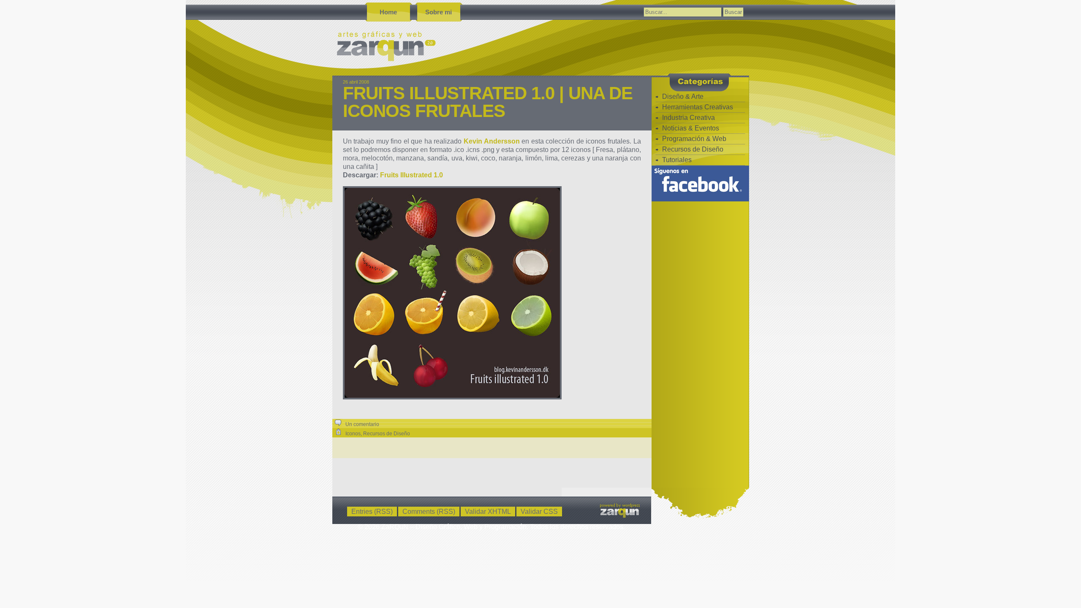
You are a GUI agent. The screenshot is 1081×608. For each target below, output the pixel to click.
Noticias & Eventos (690, 128)
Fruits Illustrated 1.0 (411, 175)
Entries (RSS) (372, 511)
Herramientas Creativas (697, 107)
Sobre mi (438, 12)
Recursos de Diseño (386, 434)
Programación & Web (694, 138)
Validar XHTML (488, 511)
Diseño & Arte (682, 96)
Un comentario (362, 424)
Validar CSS (539, 511)
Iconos (353, 434)
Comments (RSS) (428, 511)
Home (388, 12)
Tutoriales (677, 159)
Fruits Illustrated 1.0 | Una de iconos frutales (488, 102)
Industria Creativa (688, 117)
